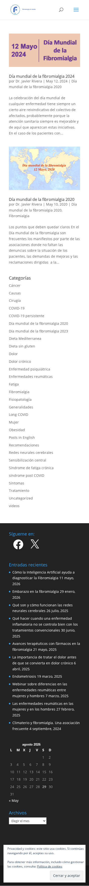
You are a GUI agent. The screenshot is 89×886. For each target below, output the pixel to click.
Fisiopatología (20, 399)
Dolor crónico (20, 361)
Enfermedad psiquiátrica (29, 369)
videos (14, 505)
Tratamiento (19, 490)
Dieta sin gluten (22, 346)
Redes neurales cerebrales (31, 452)
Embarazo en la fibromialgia (35, 591)
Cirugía (15, 300)
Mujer (14, 422)
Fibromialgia (19, 215)
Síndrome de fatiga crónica (31, 467)
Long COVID (18, 414)
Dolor (13, 353)
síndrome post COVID (26, 475)
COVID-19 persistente (26, 315)
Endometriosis (24, 676)
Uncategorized (21, 498)
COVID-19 (16, 308)
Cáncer (15, 285)
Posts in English (22, 437)
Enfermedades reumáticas (31, 376)
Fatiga (14, 384)
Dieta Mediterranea (25, 338)
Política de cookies (49, 866)
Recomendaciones (24, 445)
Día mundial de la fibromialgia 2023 (38, 331)
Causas (15, 293)
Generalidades (21, 407)
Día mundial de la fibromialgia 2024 (41, 76)
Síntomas (16, 483)
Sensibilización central (27, 460)
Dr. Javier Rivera (29, 81)
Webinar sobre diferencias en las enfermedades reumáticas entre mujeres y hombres (39, 690)
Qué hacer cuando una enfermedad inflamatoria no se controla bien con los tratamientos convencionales (45, 624)
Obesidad (17, 429)
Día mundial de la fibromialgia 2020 (41, 199)
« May (14, 800)
